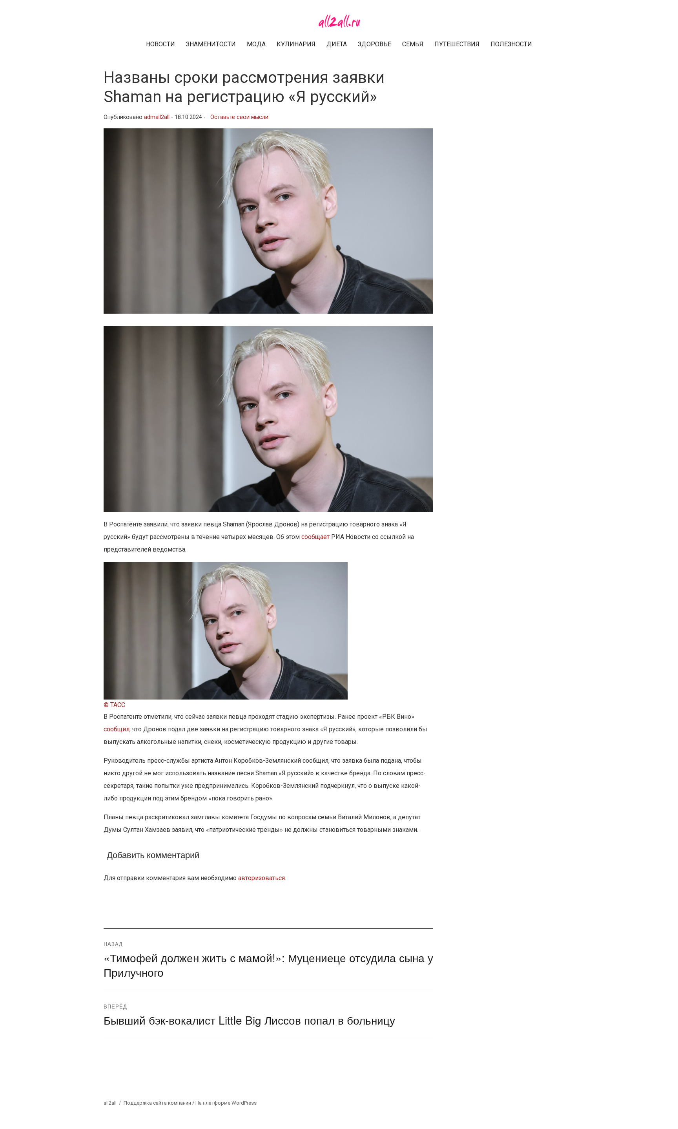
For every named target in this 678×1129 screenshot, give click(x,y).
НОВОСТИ (160, 44)
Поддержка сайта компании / (159, 1103)
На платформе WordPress (226, 1103)
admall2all (157, 117)
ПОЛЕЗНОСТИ (511, 44)
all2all (110, 1103)
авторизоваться (261, 878)
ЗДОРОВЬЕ (374, 44)
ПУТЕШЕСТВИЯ (456, 44)
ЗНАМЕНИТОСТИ (211, 44)
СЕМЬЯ (412, 44)
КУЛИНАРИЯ (296, 44)
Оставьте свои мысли (239, 117)
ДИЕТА (336, 44)
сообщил (116, 729)
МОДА (256, 44)
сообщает (315, 537)
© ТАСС (114, 705)
